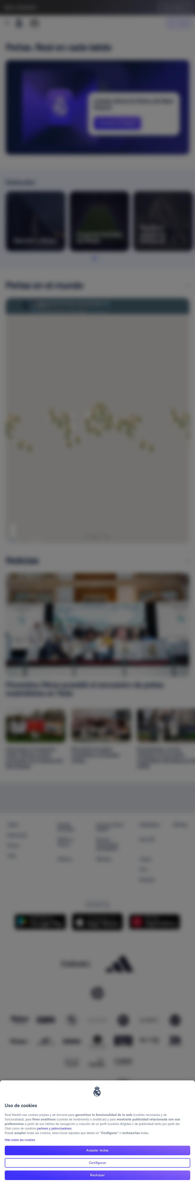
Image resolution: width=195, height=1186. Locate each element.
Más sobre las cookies (20, 1140)
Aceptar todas (97, 1150)
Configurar (97, 1163)
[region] (97, 1133)
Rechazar (97, 1175)
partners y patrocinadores (54, 1128)
